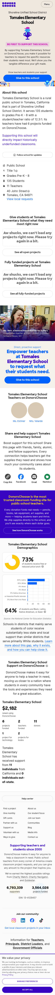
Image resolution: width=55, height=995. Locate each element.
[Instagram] (14, 920)
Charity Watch (20, 876)
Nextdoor (47, 482)
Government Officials (27, 948)
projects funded (40, 889)
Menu (47, 4)
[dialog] (27, 974)
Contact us (33, 837)
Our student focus (36, 813)
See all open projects (28, 252)
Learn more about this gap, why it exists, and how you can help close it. (28, 645)
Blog (30, 827)
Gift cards (7, 818)
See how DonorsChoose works (27, 530)
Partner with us (10, 823)
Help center (27, 798)
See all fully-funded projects (27, 293)
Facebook (21, 482)
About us (32, 808)
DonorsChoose (9, 4)
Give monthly (9, 813)
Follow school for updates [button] (29, 155)
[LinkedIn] (23, 920)
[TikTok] (41, 920)
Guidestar (30, 880)
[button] (7, 478)
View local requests (20, 199)
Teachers (37, 940)
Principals (12, 944)
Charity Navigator (38, 876)
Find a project (9, 808)
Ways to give (9, 837)
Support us (8, 827)
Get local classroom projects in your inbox (27, 927)
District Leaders (32, 944)
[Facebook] (32, 920)
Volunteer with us (11, 832)
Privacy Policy (7, 975)
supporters (15, 889)
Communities (34, 823)
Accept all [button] (27, 989)
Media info (32, 832)
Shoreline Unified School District (27, 12)
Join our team (34, 818)
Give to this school (27, 78)
